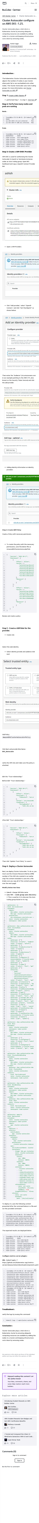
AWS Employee (13, 1409)
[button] (26, 3)
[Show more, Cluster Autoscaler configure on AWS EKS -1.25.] (23, 63)
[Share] (14, 63)
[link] (28, 16)
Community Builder (16, 46)
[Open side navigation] (35, 10)
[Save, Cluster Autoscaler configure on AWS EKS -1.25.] (19, 63)
